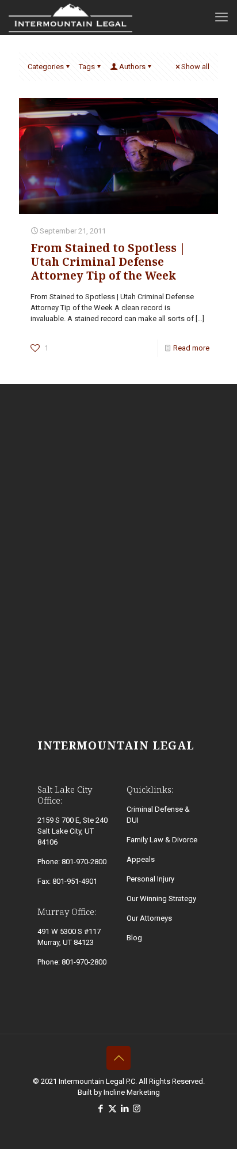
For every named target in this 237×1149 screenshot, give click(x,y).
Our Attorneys (149, 918)
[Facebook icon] (100, 1108)
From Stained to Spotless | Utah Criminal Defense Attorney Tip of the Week (108, 261)
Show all (195, 66)
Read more (191, 348)
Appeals (141, 859)
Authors (132, 66)
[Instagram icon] (136, 1108)
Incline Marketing (132, 1092)
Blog (134, 937)
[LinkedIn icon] (124, 1108)
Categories (46, 66)
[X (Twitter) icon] (112, 1108)
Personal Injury (150, 879)
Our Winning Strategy (161, 898)
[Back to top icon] (118, 1058)
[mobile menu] (221, 17)
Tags (87, 66)
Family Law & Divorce (162, 839)
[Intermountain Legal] (70, 17)
